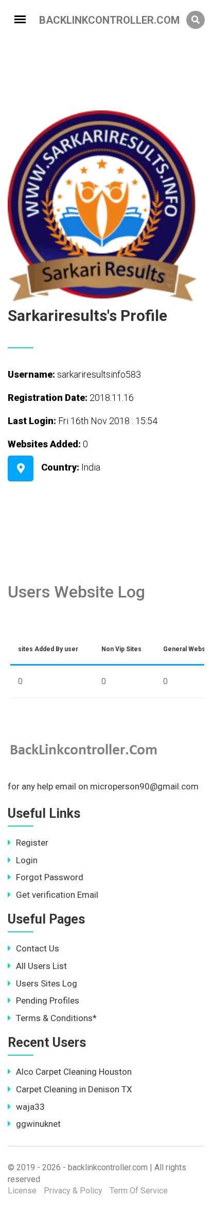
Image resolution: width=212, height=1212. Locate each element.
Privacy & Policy (73, 1190)
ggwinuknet (38, 1124)
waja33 (30, 1107)
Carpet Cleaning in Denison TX (74, 1089)
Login (27, 860)
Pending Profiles (47, 1000)
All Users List (41, 966)
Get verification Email (57, 895)
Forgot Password (49, 877)
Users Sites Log (46, 983)
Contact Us (37, 948)
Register (32, 842)
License (22, 1190)
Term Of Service (139, 1190)
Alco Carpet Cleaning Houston (74, 1071)
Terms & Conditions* (56, 1018)
